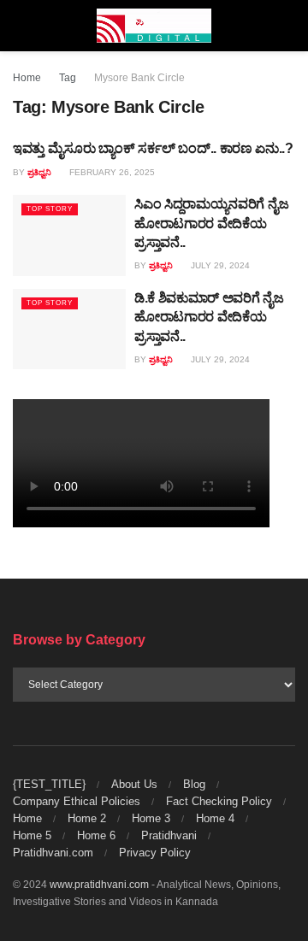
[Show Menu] (20, 25)
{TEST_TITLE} (49, 784)
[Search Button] (288, 25)
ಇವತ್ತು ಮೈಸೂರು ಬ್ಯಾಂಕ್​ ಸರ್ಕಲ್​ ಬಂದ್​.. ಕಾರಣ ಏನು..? (153, 148)
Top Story (50, 209)
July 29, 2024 (219, 265)
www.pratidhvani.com (99, 885)
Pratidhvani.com (53, 852)
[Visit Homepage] (154, 26)
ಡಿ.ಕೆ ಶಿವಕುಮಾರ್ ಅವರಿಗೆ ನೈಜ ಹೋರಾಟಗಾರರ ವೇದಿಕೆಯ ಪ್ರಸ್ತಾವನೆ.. (209, 317)
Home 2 (87, 818)
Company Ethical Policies (76, 801)
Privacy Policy (155, 852)
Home (27, 78)
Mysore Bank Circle (139, 78)
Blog (194, 784)
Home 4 (215, 818)
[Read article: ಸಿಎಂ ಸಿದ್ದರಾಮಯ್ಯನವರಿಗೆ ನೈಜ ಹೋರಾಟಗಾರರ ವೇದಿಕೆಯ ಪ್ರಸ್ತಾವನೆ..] (69, 235)
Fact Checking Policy (219, 801)
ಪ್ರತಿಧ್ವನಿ (39, 172)
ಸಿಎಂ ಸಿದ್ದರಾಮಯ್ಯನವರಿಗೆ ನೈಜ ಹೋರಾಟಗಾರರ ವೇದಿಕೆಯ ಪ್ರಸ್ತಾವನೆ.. (211, 223)
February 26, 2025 (111, 172)
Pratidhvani (169, 835)
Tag (67, 78)
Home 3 (151, 818)
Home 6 (96, 835)
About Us (134, 784)
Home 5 (32, 835)
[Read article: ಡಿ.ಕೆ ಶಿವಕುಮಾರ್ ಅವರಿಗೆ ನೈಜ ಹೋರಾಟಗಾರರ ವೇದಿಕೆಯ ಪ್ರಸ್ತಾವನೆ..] (69, 329)
